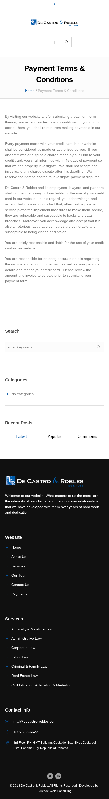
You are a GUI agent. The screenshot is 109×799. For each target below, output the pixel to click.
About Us (18, 557)
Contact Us (20, 585)
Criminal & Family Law (29, 666)
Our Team (19, 575)
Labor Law (19, 657)
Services (18, 566)
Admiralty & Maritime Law (31, 629)
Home (30, 90)
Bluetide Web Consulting (55, 791)
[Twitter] (50, 776)
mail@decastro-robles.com (35, 721)
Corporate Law (23, 648)
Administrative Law (26, 638)
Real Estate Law (24, 676)
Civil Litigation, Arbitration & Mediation (41, 685)
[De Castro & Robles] (54, 22)
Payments (19, 594)
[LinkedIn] (58, 776)
